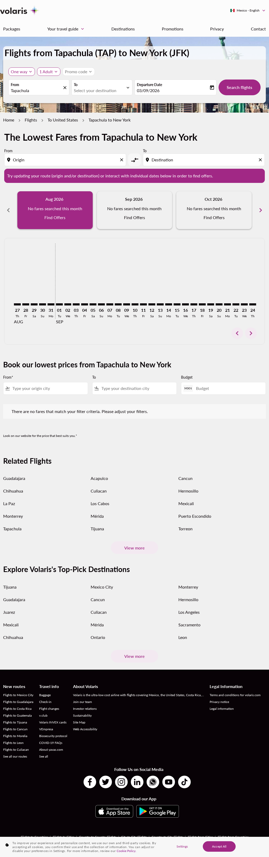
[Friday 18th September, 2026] (202, 304)
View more (134, 547)
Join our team (82, 702)
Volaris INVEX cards (52, 722)
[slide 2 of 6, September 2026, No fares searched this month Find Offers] (134, 210)
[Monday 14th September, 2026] (168, 304)
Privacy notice (219, 702)
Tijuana (97, 528)
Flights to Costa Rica (17, 709)
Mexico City (102, 586)
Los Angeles (189, 612)
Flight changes (49, 709)
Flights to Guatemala (17, 715)
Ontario (98, 637)
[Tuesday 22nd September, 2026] (235, 304)
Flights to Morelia (15, 736)
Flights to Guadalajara (18, 702)
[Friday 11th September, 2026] (143, 304)
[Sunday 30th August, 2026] (42, 304)
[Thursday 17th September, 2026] (193, 304)
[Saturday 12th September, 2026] (151, 304)
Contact (258, 28)
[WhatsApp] (153, 782)
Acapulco (99, 478)
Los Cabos (100, 503)
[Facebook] (90, 782)
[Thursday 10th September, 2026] (135, 304)
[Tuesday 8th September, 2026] (118, 304)
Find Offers (54, 217)
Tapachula (12, 528)
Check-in (45, 702)
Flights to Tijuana (15, 722)
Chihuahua (13, 490)
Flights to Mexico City (18, 695)
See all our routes (15, 756)
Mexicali (186, 503)
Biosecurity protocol (53, 736)
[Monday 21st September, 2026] (227, 304)
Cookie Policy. (126, 851)
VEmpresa (46, 729)
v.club (43, 715)
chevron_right (260, 210)
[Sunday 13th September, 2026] (160, 304)
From (15, 84)
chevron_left (8, 210)
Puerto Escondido (194, 516)
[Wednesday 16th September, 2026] (185, 304)
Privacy (217, 28)
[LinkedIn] (137, 782)
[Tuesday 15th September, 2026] (177, 304)
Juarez (9, 612)
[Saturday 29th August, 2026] (34, 304)
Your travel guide (66, 28)
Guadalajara (14, 478)
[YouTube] (168, 782)
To (75, 84)
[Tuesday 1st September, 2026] (59, 304)
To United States (63, 119)
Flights (31, 119)
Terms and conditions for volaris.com (235, 695)
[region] (134, 847)
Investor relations (85, 709)
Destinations (123, 28)
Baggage (45, 695)
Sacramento (189, 624)
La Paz (9, 503)
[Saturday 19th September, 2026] (210, 304)
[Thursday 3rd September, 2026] (76, 304)
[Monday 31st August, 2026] (51, 304)
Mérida (97, 516)
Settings (182, 846)
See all (43, 756)
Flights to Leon (13, 743)
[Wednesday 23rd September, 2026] (244, 304)
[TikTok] (184, 782)
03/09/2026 (148, 90)
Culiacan (99, 490)
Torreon (185, 528)
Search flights (239, 87)
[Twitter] (105, 782)
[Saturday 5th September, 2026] (93, 304)
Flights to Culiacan (16, 750)
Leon (182, 637)
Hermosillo (188, 490)
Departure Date (149, 84)
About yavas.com (51, 750)
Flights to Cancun (15, 729)
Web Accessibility (85, 729)
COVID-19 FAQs (50, 743)
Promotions (172, 28)
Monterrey (13, 516)
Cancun (185, 478)
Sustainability (82, 715)
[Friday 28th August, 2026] (25, 304)
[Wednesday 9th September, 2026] (126, 304)
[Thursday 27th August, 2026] (17, 304)
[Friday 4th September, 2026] (84, 304)
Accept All (219, 846)
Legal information (222, 709)
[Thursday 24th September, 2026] (252, 304)
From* (8, 377)
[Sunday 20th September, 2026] (219, 304)
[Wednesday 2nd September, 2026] (67, 304)
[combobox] (36, 90)
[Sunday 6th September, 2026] (101, 304)
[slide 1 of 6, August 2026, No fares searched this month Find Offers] (55, 210)
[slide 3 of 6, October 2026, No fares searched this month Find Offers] (214, 210)
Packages (11, 28)
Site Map (79, 722)
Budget (187, 377)
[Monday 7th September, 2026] (109, 304)
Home (8, 119)
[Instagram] (121, 782)
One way (19, 71)
